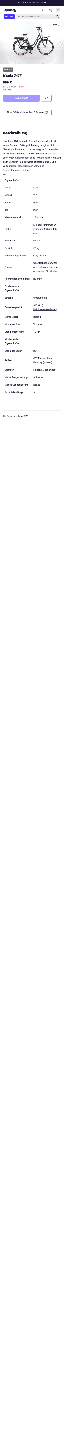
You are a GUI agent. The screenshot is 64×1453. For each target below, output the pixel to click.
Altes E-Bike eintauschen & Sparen (25, 112)
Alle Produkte (9, 416)
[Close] (34, 2)
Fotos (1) (56, 25)
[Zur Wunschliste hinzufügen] (46, 98)
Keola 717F (23, 416)
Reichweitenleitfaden (44, 309)
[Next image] (60, 42)
